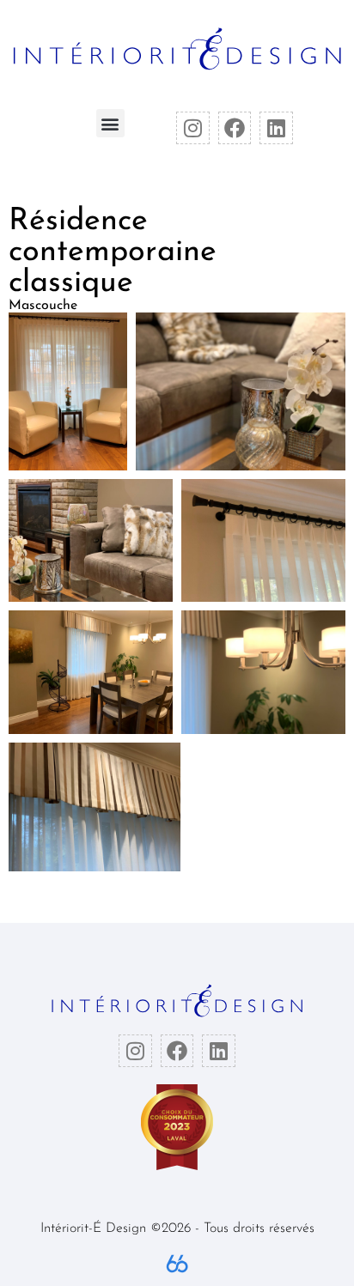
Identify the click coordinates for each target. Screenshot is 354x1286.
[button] (110, 123)
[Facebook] (234, 128)
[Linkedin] (275, 128)
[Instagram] (192, 128)
